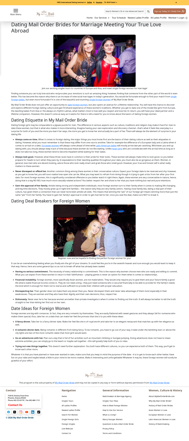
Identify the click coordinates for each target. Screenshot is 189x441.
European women (50, 145)
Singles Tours (67, 401)
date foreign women (78, 104)
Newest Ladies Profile (138, 17)
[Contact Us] (24, 400)
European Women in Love (160, 415)
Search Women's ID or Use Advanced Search (125, 11)
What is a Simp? (109, 415)
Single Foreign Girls (70, 419)
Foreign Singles (68, 424)
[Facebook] (8, 412)
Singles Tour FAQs (110, 401)
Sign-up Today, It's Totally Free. (168, 11)
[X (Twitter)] (14, 412)
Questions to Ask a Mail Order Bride (118, 424)
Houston (99, 2)
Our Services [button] (100, 17)
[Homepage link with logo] (94, 374)
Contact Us (66, 433)
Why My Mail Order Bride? (160, 401)
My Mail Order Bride (65, 382)
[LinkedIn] (32, 412)
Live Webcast (67, 428)
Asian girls (117, 148)
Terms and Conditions (112, 433)
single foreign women (100, 99)
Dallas (89, 2)
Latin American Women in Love (162, 419)
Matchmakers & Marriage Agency (117, 396)
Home (90, 17)
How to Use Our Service (113, 410)
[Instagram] (20, 412)
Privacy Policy (108, 428)
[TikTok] (39, 412)
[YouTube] (26, 412)
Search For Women (70, 415)
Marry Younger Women (113, 419)
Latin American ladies (106, 145)
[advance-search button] (148, 11)
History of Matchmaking (159, 424)
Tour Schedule (119, 17)
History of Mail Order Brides (161, 405)
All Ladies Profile (158, 17)
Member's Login (176, 17)
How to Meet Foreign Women (115, 405)
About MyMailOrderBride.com (162, 396)
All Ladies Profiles (69, 405)
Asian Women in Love (158, 410)
